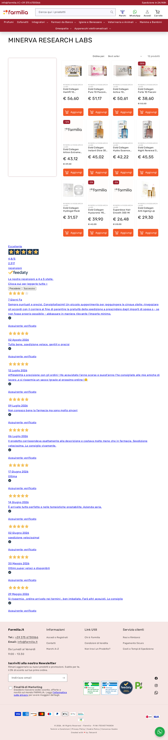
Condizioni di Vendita (96, 643)
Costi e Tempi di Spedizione (138, 649)
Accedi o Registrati (57, 637)
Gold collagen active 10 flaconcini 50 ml (122, 90)
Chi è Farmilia (92, 637)
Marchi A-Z (52, 649)
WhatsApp (134, 15)
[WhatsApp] (134, 11)
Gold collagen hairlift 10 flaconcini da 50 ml (72, 90)
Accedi (147, 15)
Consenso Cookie (109, 729)
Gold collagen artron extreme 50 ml (71, 151)
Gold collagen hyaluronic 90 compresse (96, 211)
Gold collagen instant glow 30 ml (97, 149)
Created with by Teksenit (84, 732)
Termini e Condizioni (60, 729)
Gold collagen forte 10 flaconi (147, 90)
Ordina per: (99, 56)
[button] (157, 11)
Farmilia (87, 726)
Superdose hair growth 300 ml (121, 211)
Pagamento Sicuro (133, 643)
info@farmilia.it (10, 2)
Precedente (15, 288)
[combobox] (75, 12)
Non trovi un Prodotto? (97, 649)
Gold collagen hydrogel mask (71, 209)
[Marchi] (122, 11)
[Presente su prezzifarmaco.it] (138, 689)
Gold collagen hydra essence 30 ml (121, 149)
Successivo (29, 288)
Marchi (122, 15)
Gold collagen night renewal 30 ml (148, 149)
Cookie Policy (93, 729)
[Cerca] (112, 12)
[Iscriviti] (63, 678)
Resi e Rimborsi (131, 637)
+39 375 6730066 (26, 637)
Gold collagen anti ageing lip (146, 209)
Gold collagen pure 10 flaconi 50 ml (96, 90)
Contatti (51, 643)
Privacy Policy (78, 729)
